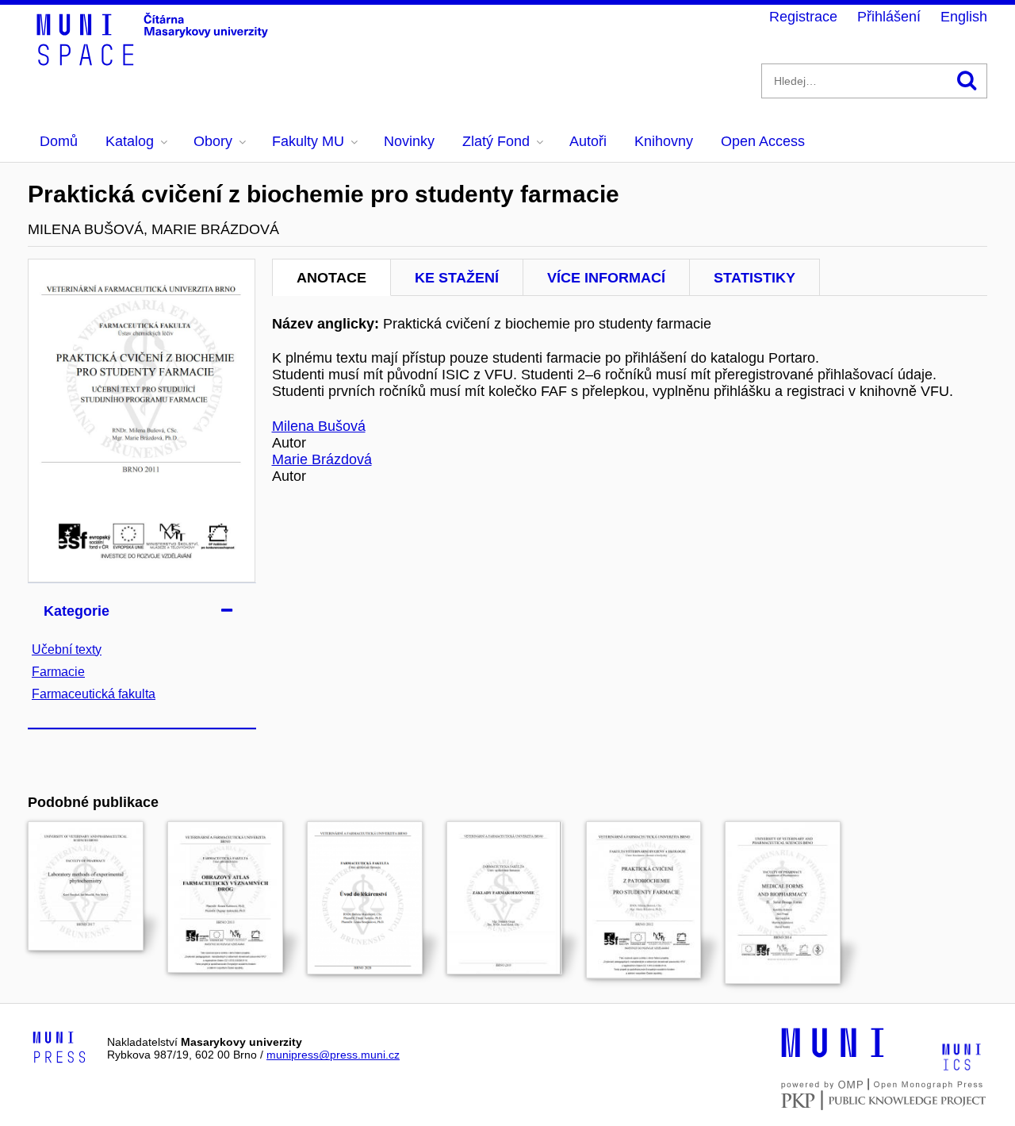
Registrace (803, 17)
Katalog (129, 141)
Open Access (763, 141)
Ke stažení (457, 278)
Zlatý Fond (496, 141)
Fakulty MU (308, 141)
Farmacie (58, 671)
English (963, 17)
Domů (59, 141)
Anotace (331, 278)
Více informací (606, 278)
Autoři (588, 141)
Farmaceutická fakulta (93, 694)
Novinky (409, 141)
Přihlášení (889, 17)
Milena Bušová (319, 426)
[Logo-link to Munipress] (59, 1048)
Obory (212, 141)
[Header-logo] (155, 60)
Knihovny (663, 141)
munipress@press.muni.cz (333, 1054)
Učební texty (67, 649)
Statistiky (754, 278)
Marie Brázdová (322, 459)
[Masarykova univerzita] (832, 1055)
